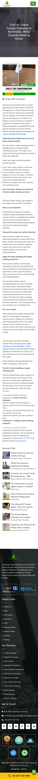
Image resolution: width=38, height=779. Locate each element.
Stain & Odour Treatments (14, 669)
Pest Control (9, 661)
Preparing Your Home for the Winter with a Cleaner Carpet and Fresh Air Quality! (23, 527)
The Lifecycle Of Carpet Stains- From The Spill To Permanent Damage (22, 506)
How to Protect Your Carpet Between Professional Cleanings (22, 496)
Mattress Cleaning (11, 657)
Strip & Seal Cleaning (12, 682)
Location (7, 635)
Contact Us (8, 619)
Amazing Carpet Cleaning (13, 427)
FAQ (5, 623)
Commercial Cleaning (12, 673)
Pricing (6, 640)
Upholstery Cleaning (12, 665)
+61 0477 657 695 (11, 720)
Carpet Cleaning (10, 653)
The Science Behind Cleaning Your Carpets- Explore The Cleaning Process (21, 516)
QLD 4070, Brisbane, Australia (15, 711)
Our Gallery (8, 615)
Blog (5, 611)
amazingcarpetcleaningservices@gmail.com (20, 716)
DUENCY (24, 769)
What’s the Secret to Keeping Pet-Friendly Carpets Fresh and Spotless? (23, 465)
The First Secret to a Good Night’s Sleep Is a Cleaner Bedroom (22, 486)
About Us (7, 607)
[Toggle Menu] (33, 4)
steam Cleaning (10, 698)
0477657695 (25, 438)
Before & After (9, 631)
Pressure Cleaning (11, 678)
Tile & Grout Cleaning (12, 686)
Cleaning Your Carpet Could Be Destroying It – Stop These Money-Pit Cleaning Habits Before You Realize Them (23, 475)
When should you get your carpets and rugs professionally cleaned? (22, 455)
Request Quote (10, 627)
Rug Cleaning (9, 690)
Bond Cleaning (9, 694)
